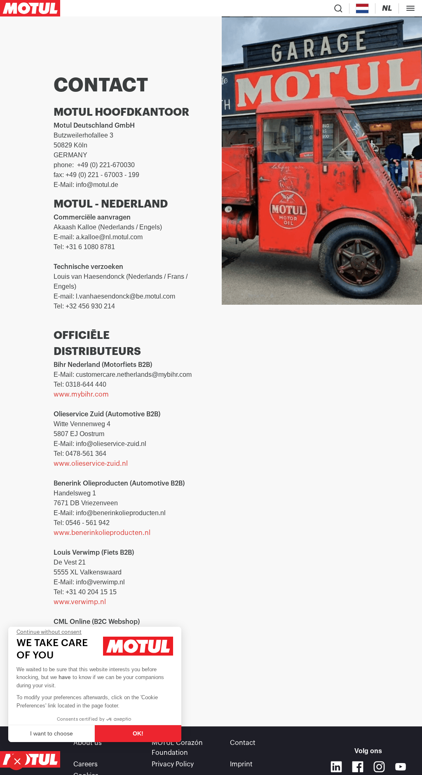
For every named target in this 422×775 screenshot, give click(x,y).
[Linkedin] (336, 767)
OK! (138, 733)
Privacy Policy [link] (173, 764)
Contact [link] (243, 743)
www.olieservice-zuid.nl (91, 463)
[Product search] (338, 8)
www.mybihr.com (81, 394)
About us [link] (87, 743)
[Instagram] (379, 767)
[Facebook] (357, 767)
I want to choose (51, 733)
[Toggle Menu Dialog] (410, 8)
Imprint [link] (241, 764)
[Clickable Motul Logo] (30, 8)
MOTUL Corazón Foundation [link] (177, 748)
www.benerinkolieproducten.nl (102, 533)
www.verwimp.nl (80, 602)
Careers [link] (85, 764)
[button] (17, 761)
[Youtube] (400, 767)
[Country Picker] (362, 8)
